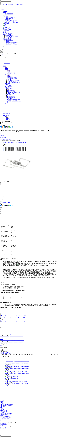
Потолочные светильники (5, 417)
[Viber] (7, 127)
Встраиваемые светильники (5, 414)
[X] (6, 127)
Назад (6, 67)
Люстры (8, 71)
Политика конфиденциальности (6, 404)
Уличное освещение (11, 96)
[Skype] (10, 127)
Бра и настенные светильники (6, 413)
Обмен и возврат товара (5, 410)
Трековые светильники (4, 418)
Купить (1, 320)
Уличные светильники (4, 421)
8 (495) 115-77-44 (3, 6)
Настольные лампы (4, 419)
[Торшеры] (11, 31)
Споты (1, 415)
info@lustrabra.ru (5, 123)
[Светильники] (11, 15)
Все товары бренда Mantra (5, 353)
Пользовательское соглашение (6, 405)
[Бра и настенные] (11, 27)
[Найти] (0, 3)
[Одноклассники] (2, 127)
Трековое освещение (11, 90)
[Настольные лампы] (11, 29)
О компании (2, 401)
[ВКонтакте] (1, 127)
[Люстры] (11, 11)
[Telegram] (12, 127)
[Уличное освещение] (11, 38)
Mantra (8, 182)
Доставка (2, 408)
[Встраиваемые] (11, 23)
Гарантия (2, 409)
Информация (2, 406)
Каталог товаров (3, 411)
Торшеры (2, 420)
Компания (2, 400)
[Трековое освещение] (11, 33)
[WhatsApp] (9, 127)
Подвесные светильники (5, 416)
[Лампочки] (11, 46)
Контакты (2, 403)
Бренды (1, 402)
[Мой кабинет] (1, 55)
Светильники (9, 76)
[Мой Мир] (4, 127)
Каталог (6, 68)
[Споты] (11, 25)
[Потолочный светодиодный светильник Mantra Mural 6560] (14, 142)
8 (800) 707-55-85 (3, 424)
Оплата (1, 407)
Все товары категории (4, 352)
